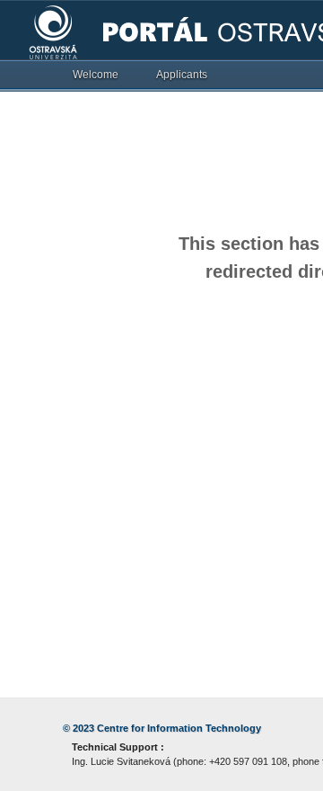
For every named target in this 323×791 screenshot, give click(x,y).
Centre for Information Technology (179, 728)
